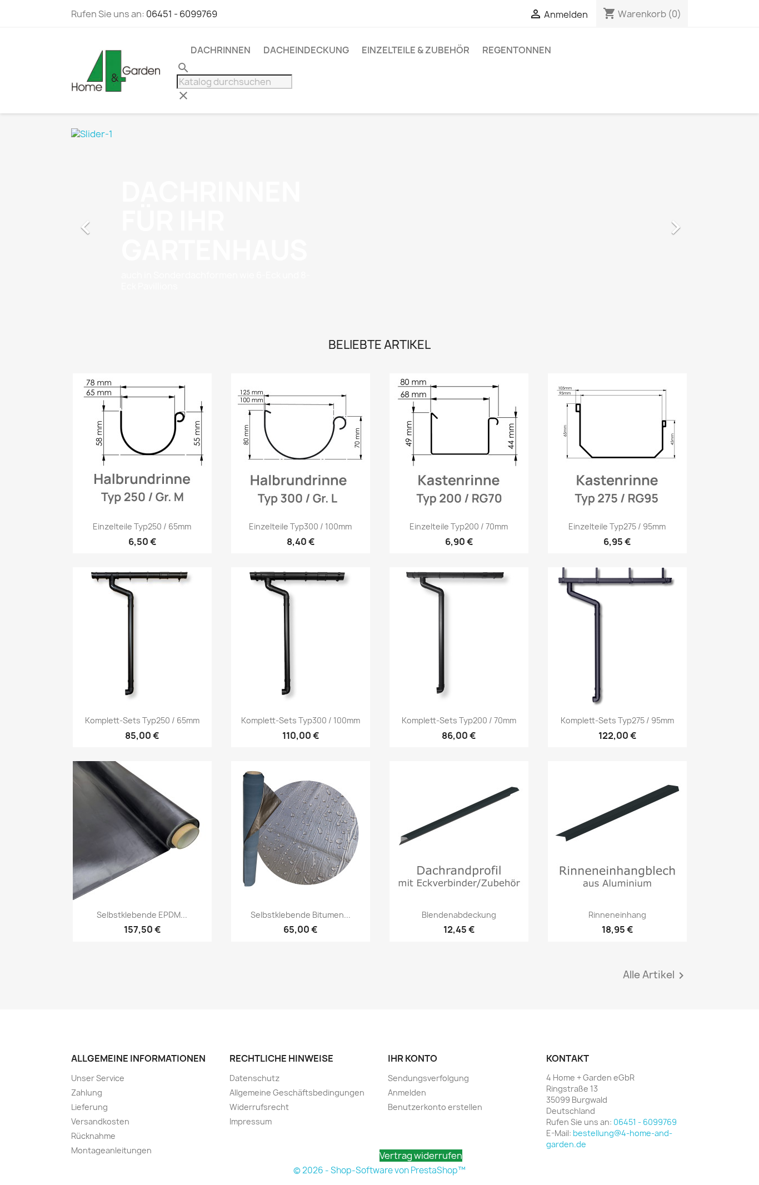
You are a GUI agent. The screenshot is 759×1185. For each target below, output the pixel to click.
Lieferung (89, 1107)
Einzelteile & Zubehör (416, 50)
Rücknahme (93, 1136)
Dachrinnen (221, 50)
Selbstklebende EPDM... (142, 914)
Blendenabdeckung (459, 914)
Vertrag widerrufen (420, 1155)
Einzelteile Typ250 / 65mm (142, 526)
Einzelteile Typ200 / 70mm (459, 526)
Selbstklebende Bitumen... (301, 914)
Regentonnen (516, 50)
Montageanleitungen (111, 1150)
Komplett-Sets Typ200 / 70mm (459, 720)
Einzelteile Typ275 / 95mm (617, 526)
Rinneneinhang (617, 914)
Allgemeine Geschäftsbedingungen (296, 1092)
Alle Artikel (655, 975)
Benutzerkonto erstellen (435, 1107)
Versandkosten (100, 1121)
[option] (379, 221)
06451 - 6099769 (181, 14)
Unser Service (97, 1078)
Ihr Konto (412, 1058)
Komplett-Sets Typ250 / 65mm (142, 720)
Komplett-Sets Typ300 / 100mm (300, 720)
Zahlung (86, 1092)
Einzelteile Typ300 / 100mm (300, 526)
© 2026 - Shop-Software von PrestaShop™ (379, 1170)
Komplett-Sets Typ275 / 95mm (617, 720)
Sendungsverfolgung (428, 1078)
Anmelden (407, 1092)
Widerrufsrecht (259, 1107)
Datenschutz (254, 1078)
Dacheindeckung (306, 50)
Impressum (250, 1121)
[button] (117, 221)
